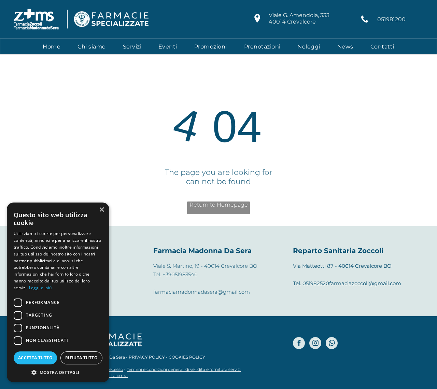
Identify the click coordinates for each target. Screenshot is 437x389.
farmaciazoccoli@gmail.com (365, 283)
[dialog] (58, 292)
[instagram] (315, 344)
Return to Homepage (218, 205)
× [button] (101, 209)
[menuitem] (51, 47)
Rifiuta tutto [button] (81, 358)
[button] (58, 372)
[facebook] (299, 344)
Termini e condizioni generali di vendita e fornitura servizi (184, 369)
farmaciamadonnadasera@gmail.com (201, 292)
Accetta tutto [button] (35, 358)
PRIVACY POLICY (147, 357)
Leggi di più (40, 288)
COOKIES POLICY (187, 357)
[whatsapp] (332, 344)
